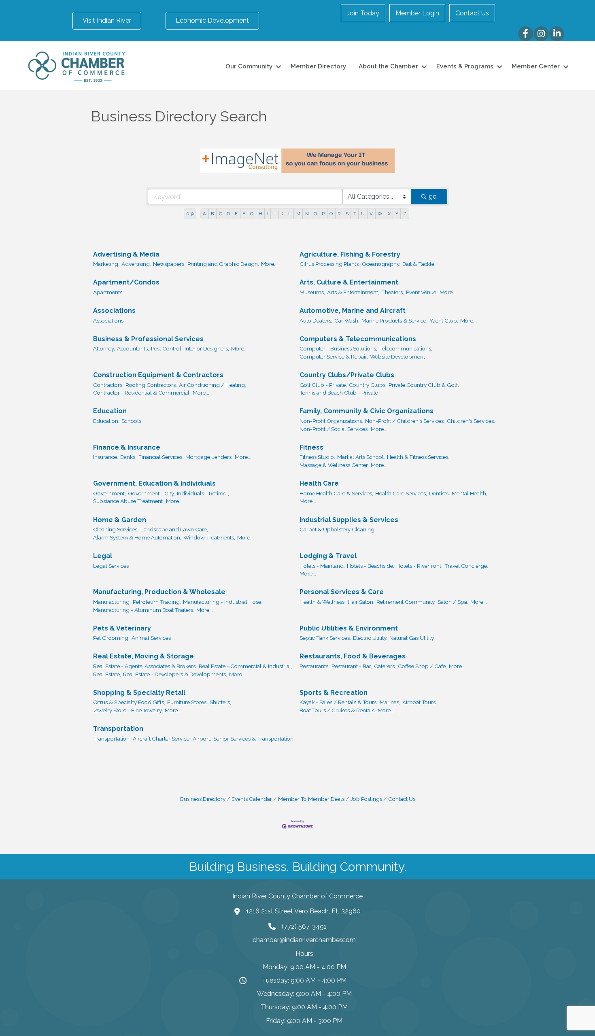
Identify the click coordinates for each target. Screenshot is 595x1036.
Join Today (363, 13)
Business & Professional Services (148, 339)
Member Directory (318, 66)
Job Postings (366, 799)
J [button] (274, 214)
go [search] (433, 196)
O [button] (315, 214)
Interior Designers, (207, 348)
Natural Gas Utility (411, 638)
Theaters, (392, 292)
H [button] (260, 214)
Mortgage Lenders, (209, 457)
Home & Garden (119, 520)
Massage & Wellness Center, (334, 465)
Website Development (397, 356)
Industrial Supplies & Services (349, 520)
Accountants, (133, 348)
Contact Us (472, 13)
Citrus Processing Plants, (330, 264)
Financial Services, (160, 457)
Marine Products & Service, (394, 320)
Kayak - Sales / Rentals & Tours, (339, 702)
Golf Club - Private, (323, 385)
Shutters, (220, 702)
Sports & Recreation (334, 692)
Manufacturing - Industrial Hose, (222, 602)
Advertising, (136, 264)
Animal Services (151, 638)
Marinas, (390, 702)
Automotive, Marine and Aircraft (353, 310)
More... (269, 264)
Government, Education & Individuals (154, 483)
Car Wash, (346, 320)
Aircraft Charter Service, (162, 738)
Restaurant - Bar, (352, 666)
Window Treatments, (209, 537)
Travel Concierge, (466, 566)
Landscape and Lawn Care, (174, 529)
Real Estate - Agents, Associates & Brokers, (145, 666)
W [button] (380, 214)
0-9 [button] (190, 214)
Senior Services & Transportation (253, 738)
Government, (109, 493)
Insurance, (105, 457)
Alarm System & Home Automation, (137, 537)
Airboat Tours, (419, 702)
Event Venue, (422, 292)
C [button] (220, 214)
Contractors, (108, 385)
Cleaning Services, (115, 529)
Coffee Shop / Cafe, (422, 666)
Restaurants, (314, 666)
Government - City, (151, 493)
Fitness (311, 447)
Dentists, (439, 493)
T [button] (354, 214)
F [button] (243, 214)
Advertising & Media (126, 254)
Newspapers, (169, 264)
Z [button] (404, 214)
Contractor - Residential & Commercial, (142, 392)
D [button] (228, 214)
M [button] (298, 214)
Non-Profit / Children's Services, (405, 421)
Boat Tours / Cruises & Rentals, (338, 710)
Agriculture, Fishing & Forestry (350, 254)
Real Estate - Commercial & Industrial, (245, 666)
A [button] (204, 214)
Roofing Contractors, (151, 385)
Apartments (107, 292)
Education (110, 411)
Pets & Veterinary (122, 628)
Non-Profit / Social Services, (334, 429)
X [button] (389, 214)
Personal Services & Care (342, 592)
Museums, (312, 292)
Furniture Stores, (187, 702)
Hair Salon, (361, 602)
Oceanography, (381, 264)
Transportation (118, 728)
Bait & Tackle (418, 264)
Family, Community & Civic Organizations (367, 411)
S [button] (347, 214)
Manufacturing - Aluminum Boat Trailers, (143, 610)
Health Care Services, (401, 493)
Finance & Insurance (126, 447)
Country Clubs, (368, 385)
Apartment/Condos (126, 282)
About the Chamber (388, 66)
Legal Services (111, 566)
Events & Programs (464, 66)
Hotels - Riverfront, (419, 566)
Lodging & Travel (328, 556)
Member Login (417, 13)
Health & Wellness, (323, 602)
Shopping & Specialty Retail (139, 692)
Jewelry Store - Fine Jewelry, (128, 710)
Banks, (128, 457)
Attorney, (104, 348)
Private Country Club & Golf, (424, 385)
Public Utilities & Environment (349, 628)
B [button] (212, 214)
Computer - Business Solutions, (338, 348)
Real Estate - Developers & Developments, (175, 674)
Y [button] (396, 214)
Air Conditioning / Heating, (212, 385)
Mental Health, (469, 493)
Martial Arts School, (361, 457)
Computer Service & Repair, (334, 356)
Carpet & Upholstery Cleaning (337, 529)
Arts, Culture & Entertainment (349, 282)
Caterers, (385, 666)
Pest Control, (167, 348)
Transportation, (112, 738)
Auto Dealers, (316, 320)
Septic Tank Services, (325, 638)
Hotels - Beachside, (370, 566)
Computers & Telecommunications (358, 339)
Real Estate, (107, 674)
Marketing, (106, 264)
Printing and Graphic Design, (223, 264)
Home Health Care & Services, (336, 493)
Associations (114, 310)
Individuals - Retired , (203, 493)
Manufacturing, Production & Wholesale (159, 592)
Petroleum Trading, (157, 602)
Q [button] (331, 214)
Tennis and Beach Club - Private (339, 392)
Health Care (319, 483)
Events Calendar (252, 799)
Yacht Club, (443, 320)
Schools (131, 421)
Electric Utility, (370, 638)
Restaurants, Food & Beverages (353, 656)
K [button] (281, 214)
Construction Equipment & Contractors (158, 375)
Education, (106, 421)
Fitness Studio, (317, 457)
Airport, (202, 738)
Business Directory (202, 799)
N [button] (307, 214)
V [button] (371, 214)
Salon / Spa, (453, 602)
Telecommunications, (405, 348)
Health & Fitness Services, (418, 457)
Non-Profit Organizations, (331, 421)
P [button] (323, 214)
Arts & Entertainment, (353, 292)
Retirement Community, (406, 602)
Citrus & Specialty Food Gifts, (129, 702)
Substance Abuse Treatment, (128, 501)
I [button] (267, 214)
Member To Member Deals (311, 799)
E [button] (236, 214)
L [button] (289, 214)
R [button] (339, 214)
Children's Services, (471, 421)
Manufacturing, (112, 602)
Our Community (248, 66)
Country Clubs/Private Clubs (347, 375)
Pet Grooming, (111, 638)
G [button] (251, 214)
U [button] (363, 214)
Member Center (536, 66)
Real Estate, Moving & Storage (143, 656)
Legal (102, 556)
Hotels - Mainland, (322, 566)
